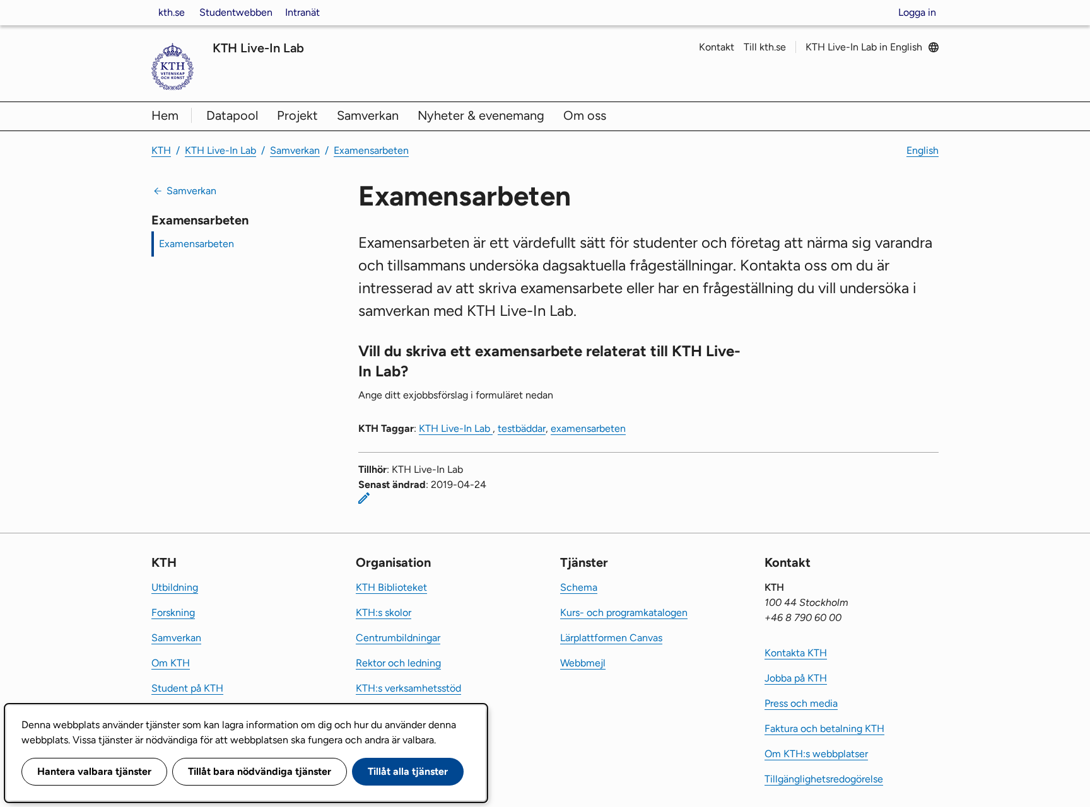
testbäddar (522, 428)
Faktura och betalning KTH (824, 728)
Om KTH (170, 663)
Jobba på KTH (796, 678)
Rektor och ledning (398, 663)
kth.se (171, 12)
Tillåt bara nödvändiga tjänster (259, 771)
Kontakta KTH (796, 653)
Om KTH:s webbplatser (816, 754)
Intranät (302, 12)
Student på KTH (187, 688)
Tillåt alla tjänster (408, 771)
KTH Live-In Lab (258, 47)
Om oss (584, 115)
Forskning (173, 612)
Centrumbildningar (398, 638)
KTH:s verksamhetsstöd (408, 688)
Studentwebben (235, 12)
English (922, 150)
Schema (578, 587)
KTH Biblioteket (391, 587)
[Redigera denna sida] (364, 498)
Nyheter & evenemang (481, 115)
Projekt (297, 115)
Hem (165, 115)
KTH (161, 150)
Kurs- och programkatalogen (624, 612)
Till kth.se (765, 47)
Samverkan (368, 115)
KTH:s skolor (383, 612)
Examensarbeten (371, 150)
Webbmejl (583, 663)
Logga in (917, 12)
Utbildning (174, 587)
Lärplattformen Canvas (611, 638)
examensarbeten (588, 428)
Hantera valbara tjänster (94, 771)
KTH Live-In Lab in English (864, 47)
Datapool (232, 115)
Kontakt (716, 47)
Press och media (801, 703)
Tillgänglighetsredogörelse (824, 779)
